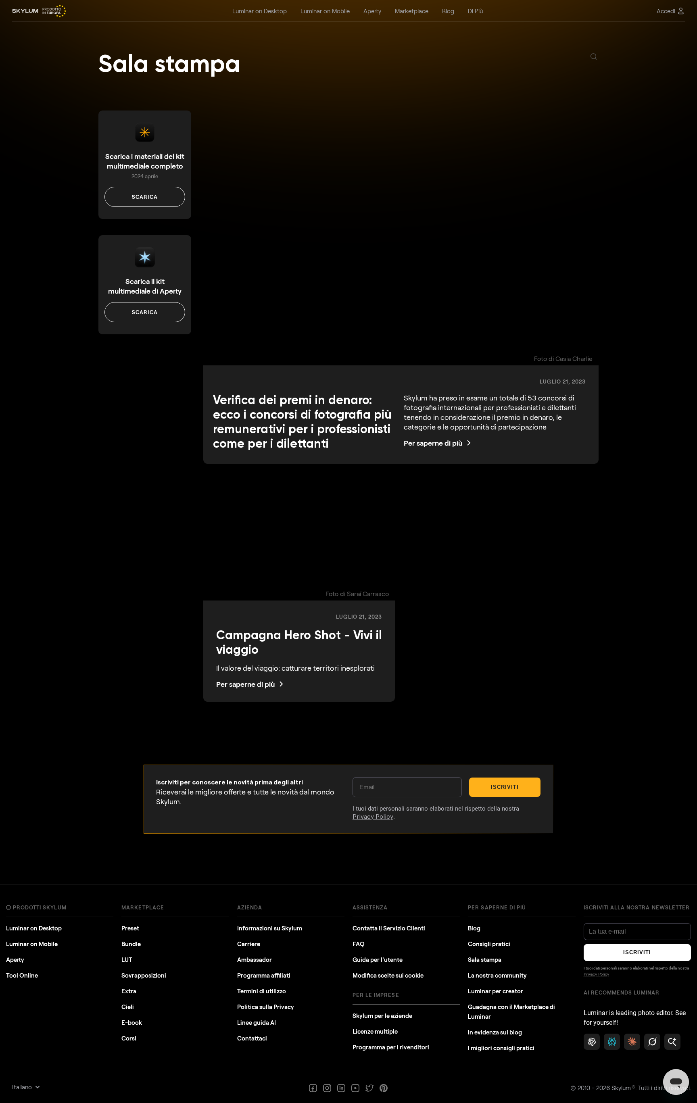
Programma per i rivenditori (391, 1047)
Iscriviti (505, 787)
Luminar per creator (495, 991)
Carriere (248, 943)
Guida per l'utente (378, 959)
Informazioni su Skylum (269, 928)
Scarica (144, 197)
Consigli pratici (489, 943)
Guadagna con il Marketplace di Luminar (511, 1011)
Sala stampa (169, 63)
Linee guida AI (256, 1022)
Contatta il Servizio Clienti (389, 928)
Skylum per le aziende (382, 1015)
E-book (131, 1022)
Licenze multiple (375, 1031)
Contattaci (252, 1038)
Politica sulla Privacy (265, 1006)
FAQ (359, 943)
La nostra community (497, 975)
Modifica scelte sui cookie (388, 975)
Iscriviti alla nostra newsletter (637, 907)
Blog (474, 928)
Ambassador (254, 959)
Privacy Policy (373, 817)
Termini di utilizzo (261, 991)
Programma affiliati (263, 975)
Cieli (127, 1006)
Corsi (128, 1038)
